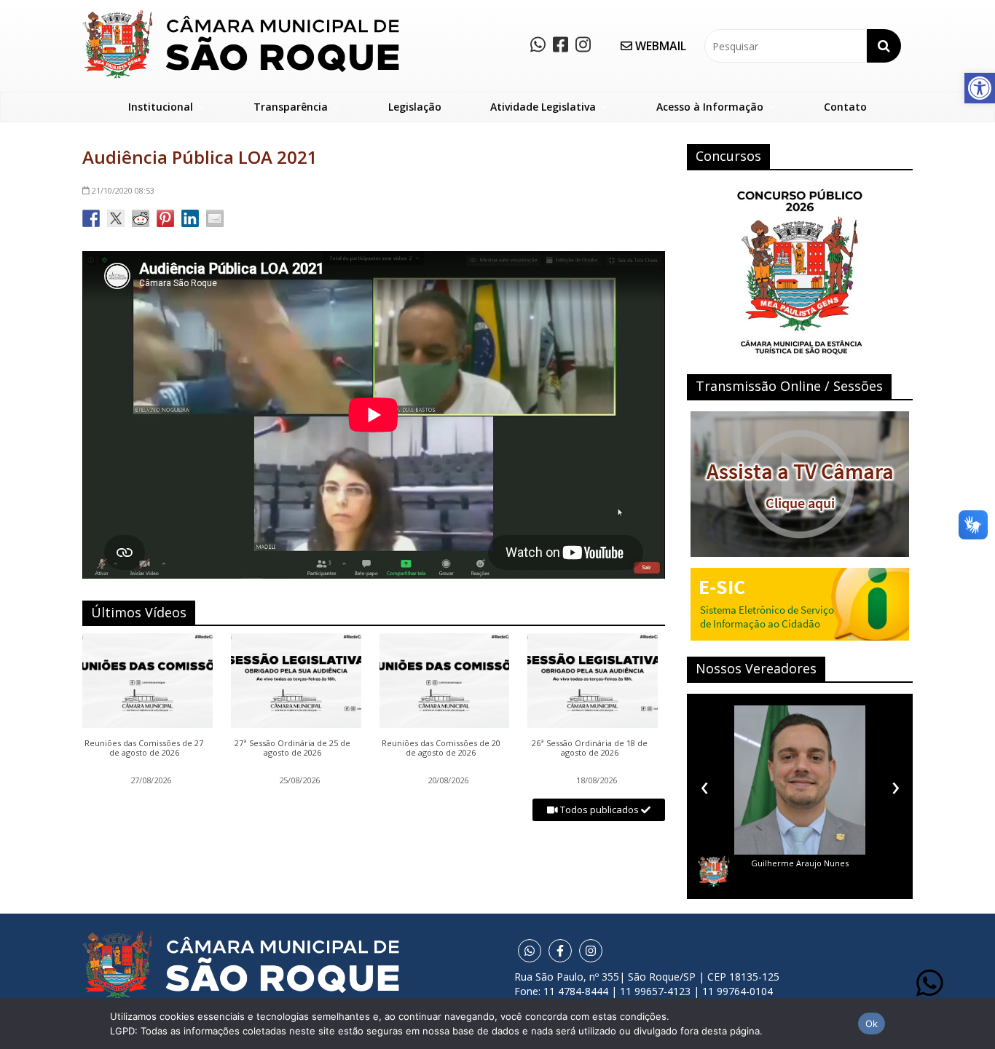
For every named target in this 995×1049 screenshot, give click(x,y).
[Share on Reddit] (140, 218)
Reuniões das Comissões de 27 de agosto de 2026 (143, 748)
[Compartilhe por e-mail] (215, 218)
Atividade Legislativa (543, 107)
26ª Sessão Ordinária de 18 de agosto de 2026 (590, 748)
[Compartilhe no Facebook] (91, 218)
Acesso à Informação (709, 107)
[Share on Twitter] (116, 218)
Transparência (290, 107)
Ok (871, 1023)
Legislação (414, 107)
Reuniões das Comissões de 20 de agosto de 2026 (441, 748)
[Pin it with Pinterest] (165, 218)
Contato (845, 107)
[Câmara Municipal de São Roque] (240, 15)
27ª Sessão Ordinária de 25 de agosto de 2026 (292, 748)
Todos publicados (599, 809)
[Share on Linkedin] (190, 218)
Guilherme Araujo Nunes (800, 863)
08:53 (123, 190)
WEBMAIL (659, 46)
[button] (979, 88)
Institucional (160, 107)
